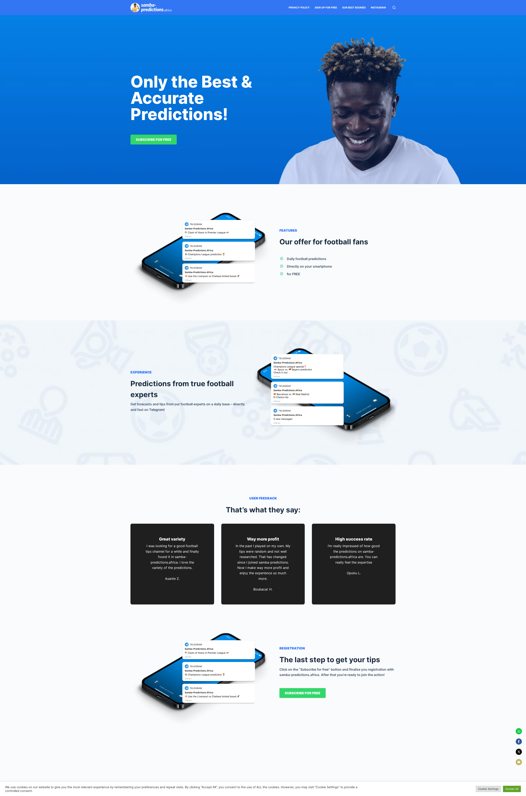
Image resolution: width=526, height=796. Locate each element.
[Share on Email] (519, 762)
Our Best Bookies (354, 7)
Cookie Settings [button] (488, 788)
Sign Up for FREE (326, 7)
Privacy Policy (299, 7)
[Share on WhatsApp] (519, 731)
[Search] (394, 7)
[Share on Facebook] (519, 741)
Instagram (378, 7)
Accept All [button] (511, 788)
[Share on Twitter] (519, 752)
